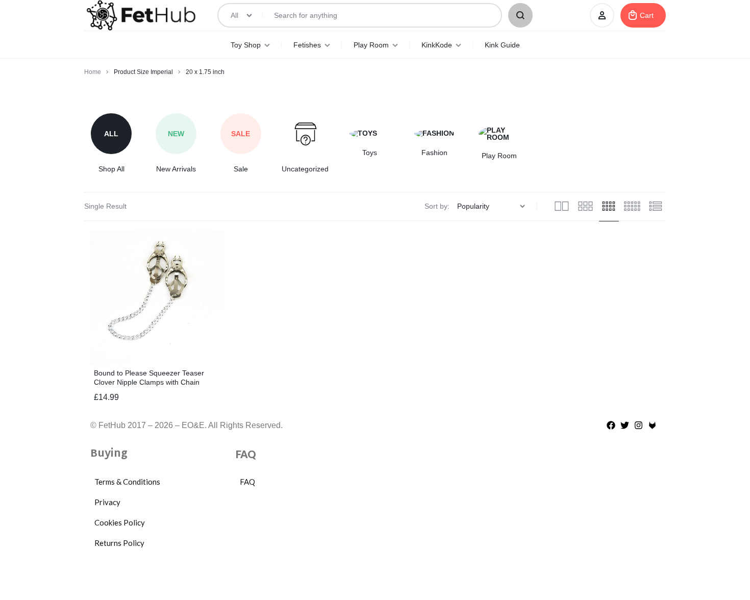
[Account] (602, 15)
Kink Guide (502, 45)
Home (92, 72)
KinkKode (436, 45)
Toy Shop (246, 45)
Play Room (371, 45)
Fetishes (307, 45)
